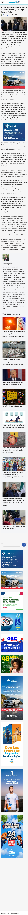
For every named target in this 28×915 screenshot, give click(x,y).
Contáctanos (5, 913)
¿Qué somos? (15, 913)
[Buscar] (24, 545)
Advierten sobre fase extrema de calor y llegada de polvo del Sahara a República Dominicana (14, 334)
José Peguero (6, 15)
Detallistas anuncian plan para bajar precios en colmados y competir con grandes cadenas (13, 474)
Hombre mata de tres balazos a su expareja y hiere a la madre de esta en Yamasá (14, 450)
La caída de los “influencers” (12, 406)
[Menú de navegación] (2, 2)
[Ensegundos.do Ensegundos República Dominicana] (14, 2)
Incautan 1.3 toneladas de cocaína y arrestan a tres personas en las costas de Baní (13, 362)
